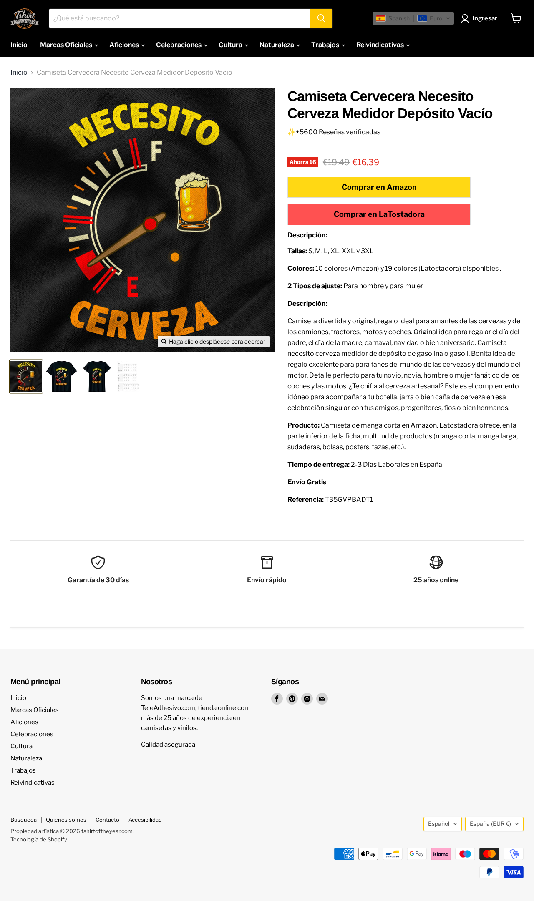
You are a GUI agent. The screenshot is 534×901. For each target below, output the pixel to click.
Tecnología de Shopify (38, 839)
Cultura (231, 45)
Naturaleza (277, 45)
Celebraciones (179, 45)
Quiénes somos (66, 819)
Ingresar (484, 18)
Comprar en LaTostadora (379, 214)
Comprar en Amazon (379, 187)
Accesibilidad (145, 819)
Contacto (107, 819)
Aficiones (124, 45)
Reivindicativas (380, 45)
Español (438, 823)
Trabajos (325, 45)
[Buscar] (321, 18)
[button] (413, 18)
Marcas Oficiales (66, 45)
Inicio (19, 45)
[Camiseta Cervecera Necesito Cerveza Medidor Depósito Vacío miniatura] (26, 376)
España (490, 823)
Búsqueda (23, 819)
